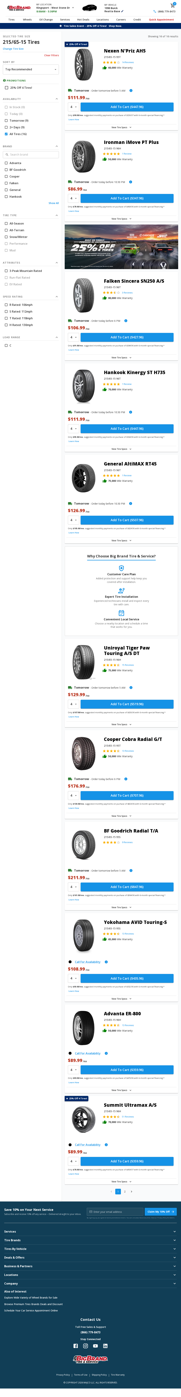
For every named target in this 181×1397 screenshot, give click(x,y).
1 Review (127, 153)
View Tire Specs (119, 127)
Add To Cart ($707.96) (127, 795)
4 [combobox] (71, 107)
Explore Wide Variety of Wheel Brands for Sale (30, 1297)
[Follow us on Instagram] (85, 1346)
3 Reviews (127, 292)
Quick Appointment (161, 19)
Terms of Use (80, 1374)
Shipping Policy (99, 1374)
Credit (137, 19)
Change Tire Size (13, 48)
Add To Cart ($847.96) (127, 887)
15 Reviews (128, 665)
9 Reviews (127, 842)
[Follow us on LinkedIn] (105, 1346)
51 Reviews (128, 1116)
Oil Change (46, 19)
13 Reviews (128, 750)
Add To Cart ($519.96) (127, 704)
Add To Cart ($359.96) (127, 1070)
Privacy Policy (162, 1218)
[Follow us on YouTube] (95, 1346)
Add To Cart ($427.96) (127, 337)
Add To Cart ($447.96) (127, 107)
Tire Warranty (118, 1374)
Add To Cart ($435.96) (127, 978)
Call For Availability (88, 962)
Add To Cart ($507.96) (127, 520)
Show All (54, 203)
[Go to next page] (131, 1191)
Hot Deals (83, 19)
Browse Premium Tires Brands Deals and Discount (33, 1304)
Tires (11, 19)
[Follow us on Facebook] (75, 1346)
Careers (121, 19)
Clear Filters (51, 55)
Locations (103, 19)
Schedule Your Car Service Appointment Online (31, 1310)
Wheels (27, 19)
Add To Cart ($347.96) (127, 198)
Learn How (74, 119)
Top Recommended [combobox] (18, 69)
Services (65, 19)
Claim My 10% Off (159, 1211)
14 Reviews (128, 62)
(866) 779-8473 (166, 11)
